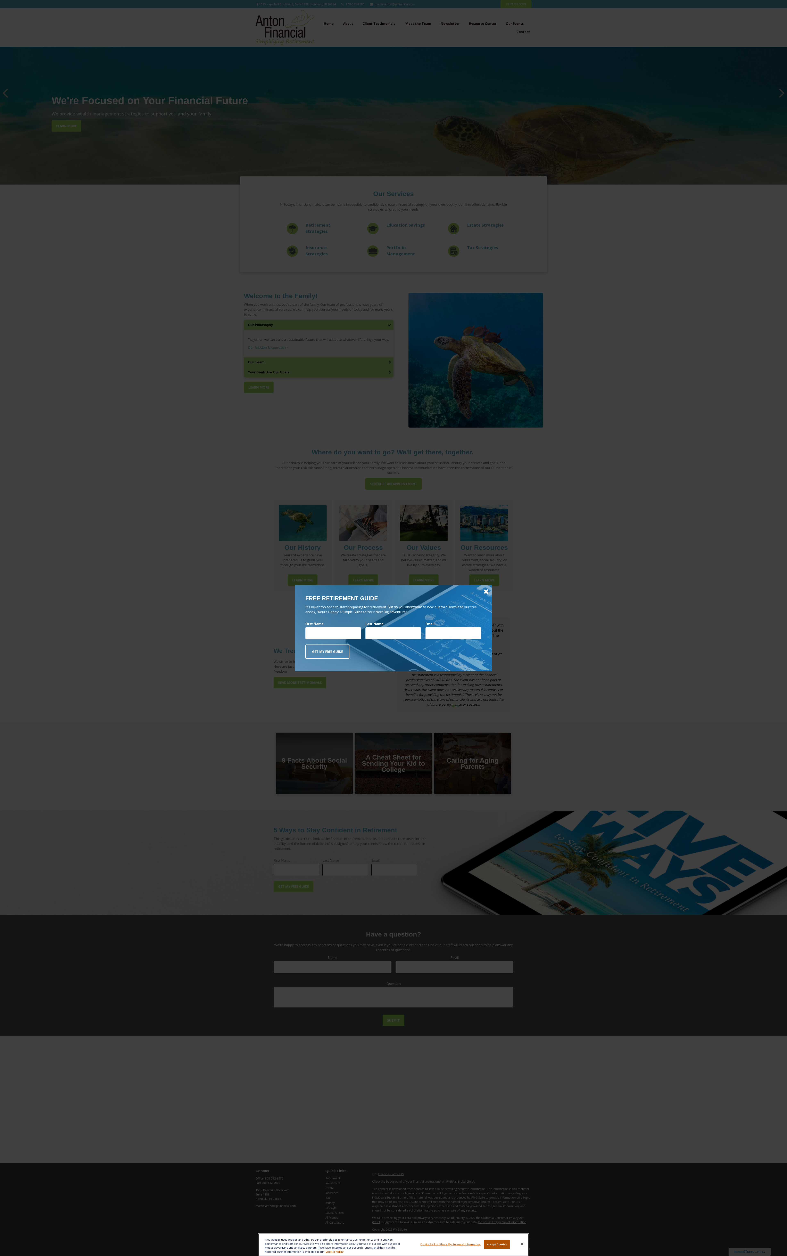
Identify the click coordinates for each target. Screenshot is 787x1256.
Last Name (374, 624)
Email (429, 624)
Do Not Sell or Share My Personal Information (450, 1244)
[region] (393, 1244)
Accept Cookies (497, 1244)
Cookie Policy (334, 1251)
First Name (314, 624)
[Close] (522, 1244)
